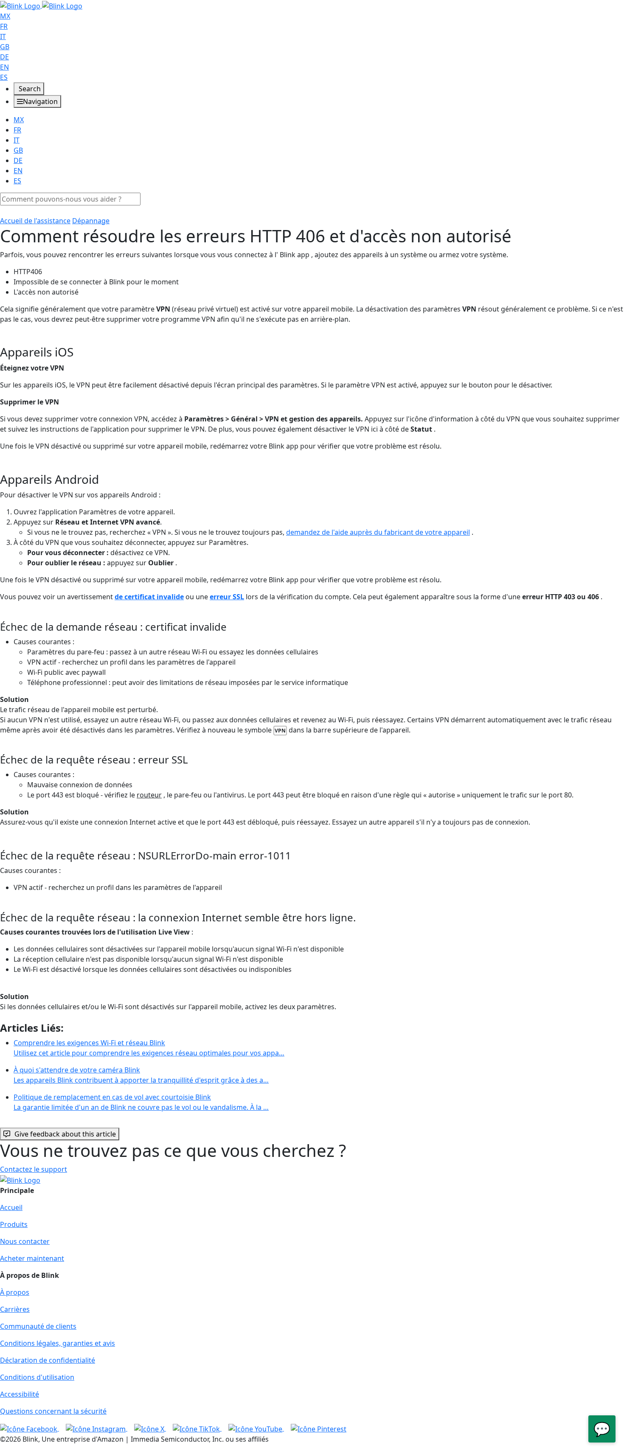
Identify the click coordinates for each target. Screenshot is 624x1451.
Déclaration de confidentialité (47, 1360)
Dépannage (91, 220)
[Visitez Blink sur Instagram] (96, 1428)
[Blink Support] (41, 5)
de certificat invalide (149, 596)
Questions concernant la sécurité (53, 1411)
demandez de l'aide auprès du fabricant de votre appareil (378, 532)
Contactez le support (33, 1169)
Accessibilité (19, 1394)
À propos (14, 1292)
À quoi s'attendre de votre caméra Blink (141, 1075)
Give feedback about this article (65, 1134)
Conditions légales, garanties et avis (57, 1343)
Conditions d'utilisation (37, 1377)
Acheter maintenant (32, 1258)
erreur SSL (227, 596)
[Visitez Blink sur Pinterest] (318, 1428)
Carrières (15, 1309)
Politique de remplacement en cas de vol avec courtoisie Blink (141, 1102)
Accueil (11, 1207)
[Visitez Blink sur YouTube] (256, 1428)
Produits (14, 1224)
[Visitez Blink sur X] (150, 1428)
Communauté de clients (38, 1326)
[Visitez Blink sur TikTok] (197, 1428)
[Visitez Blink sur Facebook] (29, 1428)
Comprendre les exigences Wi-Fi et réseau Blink (149, 1048)
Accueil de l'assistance (35, 220)
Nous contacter (25, 1241)
